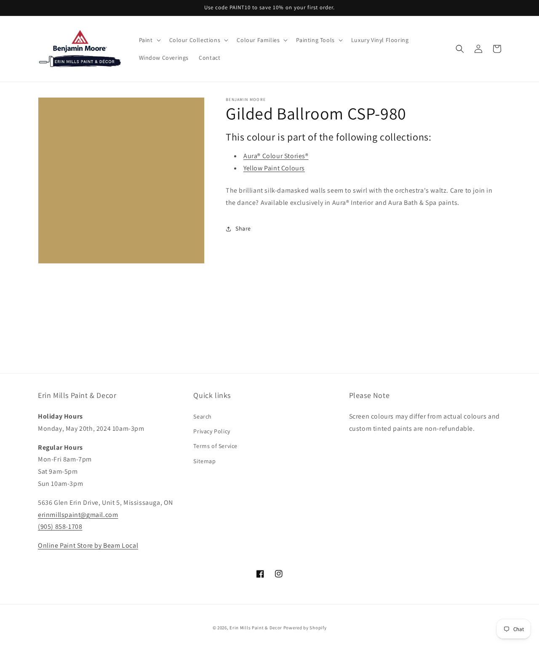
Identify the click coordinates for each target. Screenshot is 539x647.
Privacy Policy (211, 431)
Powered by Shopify (305, 628)
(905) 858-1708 (60, 526)
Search (202, 416)
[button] (149, 40)
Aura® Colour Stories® (276, 155)
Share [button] (243, 228)
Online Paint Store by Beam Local (88, 545)
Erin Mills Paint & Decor (255, 628)
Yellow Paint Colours (274, 168)
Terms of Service (215, 446)
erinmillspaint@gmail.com (78, 514)
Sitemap (204, 461)
